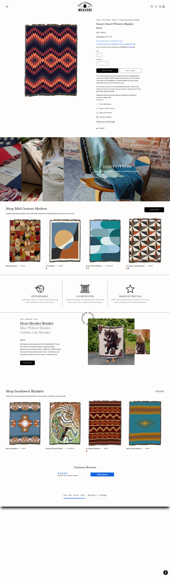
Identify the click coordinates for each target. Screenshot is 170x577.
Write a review (102, 474)
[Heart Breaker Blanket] (111, 341)
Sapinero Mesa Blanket (133, 448)
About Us (50, 515)
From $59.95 (70, 448)
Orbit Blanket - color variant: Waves (46, 268)
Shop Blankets (25, 515)
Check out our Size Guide (105, 121)
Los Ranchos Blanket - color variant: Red (86, 451)
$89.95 (23, 266)
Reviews (50, 525)
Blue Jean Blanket (12, 448)
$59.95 (61, 266)
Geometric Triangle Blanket (135, 266)
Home (98, 20)
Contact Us (51, 518)
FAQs (49, 522)
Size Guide (24, 525)
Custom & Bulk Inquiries (28, 518)
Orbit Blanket (50, 266)
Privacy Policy (79, 518)
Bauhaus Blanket (11, 266)
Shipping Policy (79, 525)
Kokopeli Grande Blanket (54, 448)
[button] (156, 6)
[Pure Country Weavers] (85, 6)
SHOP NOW (27, 363)
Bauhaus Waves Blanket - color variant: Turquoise (86, 268)
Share (102, 128)
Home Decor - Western (109, 20)
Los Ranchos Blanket (93, 448)
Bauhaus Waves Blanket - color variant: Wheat (88, 268)
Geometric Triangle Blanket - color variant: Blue (128, 268)
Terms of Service (80, 529)
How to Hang (25, 522)
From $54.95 (109, 266)
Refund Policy (79, 522)
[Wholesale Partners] (163, 6)
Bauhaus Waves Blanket (94, 266)
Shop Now (154, 210)
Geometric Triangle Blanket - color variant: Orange (126, 268)
